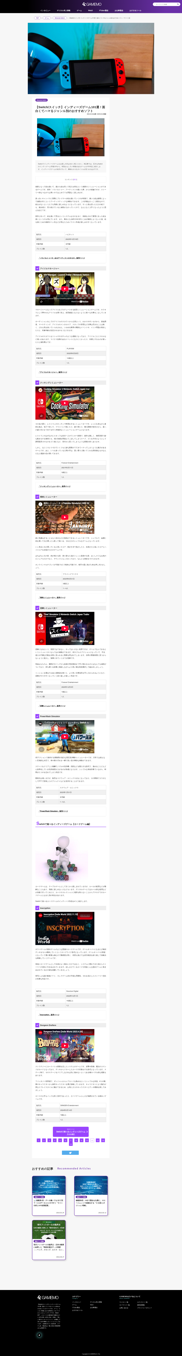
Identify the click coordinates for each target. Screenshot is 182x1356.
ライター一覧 (123, 1302)
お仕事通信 (119, 10)
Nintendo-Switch (41, 100)
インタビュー (45, 10)
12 (98, 1140)
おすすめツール (135, 10)
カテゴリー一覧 (142, 1302)
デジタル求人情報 (63, 10)
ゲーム (79, 10)
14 (71, 1144)
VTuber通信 (103, 10)
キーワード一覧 (124, 1305)
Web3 (90, 10)
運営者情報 (141, 1305)
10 (87, 1140)
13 (103, 1140)
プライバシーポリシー (144, 1308)
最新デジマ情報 (39, 1197)
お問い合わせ (123, 1308)
